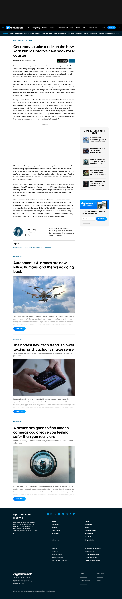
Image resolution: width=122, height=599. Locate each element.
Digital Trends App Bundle (92, 560)
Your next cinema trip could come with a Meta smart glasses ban (97, 184)
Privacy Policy (86, 223)
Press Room (100, 577)
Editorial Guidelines (57, 557)
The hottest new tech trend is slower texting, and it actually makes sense (97, 151)
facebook (25, 235)
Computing (55, 524)
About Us (54, 548)
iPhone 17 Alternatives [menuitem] (90, 34)
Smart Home (55, 534)
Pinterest (67, 514)
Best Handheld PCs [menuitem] (60, 34)
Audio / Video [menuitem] (75, 28)
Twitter (55, 514)
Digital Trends (12, 30)
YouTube (59, 514)
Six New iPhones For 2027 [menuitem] (32, 34)
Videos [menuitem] (102, 28)
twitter (29, 235)
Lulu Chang (18, 61)
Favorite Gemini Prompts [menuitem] (107, 34)
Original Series (89, 540)
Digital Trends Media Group (24, 591)
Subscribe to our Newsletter (93, 548)
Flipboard (74, 514)
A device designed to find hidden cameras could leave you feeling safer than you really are (98, 163)
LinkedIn (70, 514)
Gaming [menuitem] (52, 28)
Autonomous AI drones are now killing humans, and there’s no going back (98, 140)
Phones (54, 521)
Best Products (89, 534)
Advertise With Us (57, 554)
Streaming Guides (90, 531)
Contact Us (55, 551)
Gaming (54, 527)
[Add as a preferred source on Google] (62, 61)
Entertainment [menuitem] (63, 28)
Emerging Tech (17, 247)
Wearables (88, 524)
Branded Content (90, 551)
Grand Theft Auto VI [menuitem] (16, 34)
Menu (3, 27)
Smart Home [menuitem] (93, 28)
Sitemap (99, 580)
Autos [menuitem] (84, 28)
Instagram (51, 514)
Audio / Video (56, 531)
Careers (82, 573)
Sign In (111, 28)
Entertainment (56, 537)
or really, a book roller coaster (49, 77)
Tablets (87, 521)
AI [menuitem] (29, 28)
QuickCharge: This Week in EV (33, 247)
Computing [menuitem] (36, 28)
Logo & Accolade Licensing (59, 560)
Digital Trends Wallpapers (92, 554)
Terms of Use (83, 584)
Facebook (48, 514)
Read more (19, 329)
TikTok (63, 514)
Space (87, 527)
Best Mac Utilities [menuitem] (47, 34)
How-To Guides (89, 537)
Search (118, 27)
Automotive (55, 540)
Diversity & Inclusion (85, 580)
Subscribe (101, 219)
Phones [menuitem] (44, 28)
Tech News (48, 247)
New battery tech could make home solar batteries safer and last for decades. (97, 173)
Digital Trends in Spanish (92, 557)
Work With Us (83, 577)
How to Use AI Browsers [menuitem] (75, 34)
